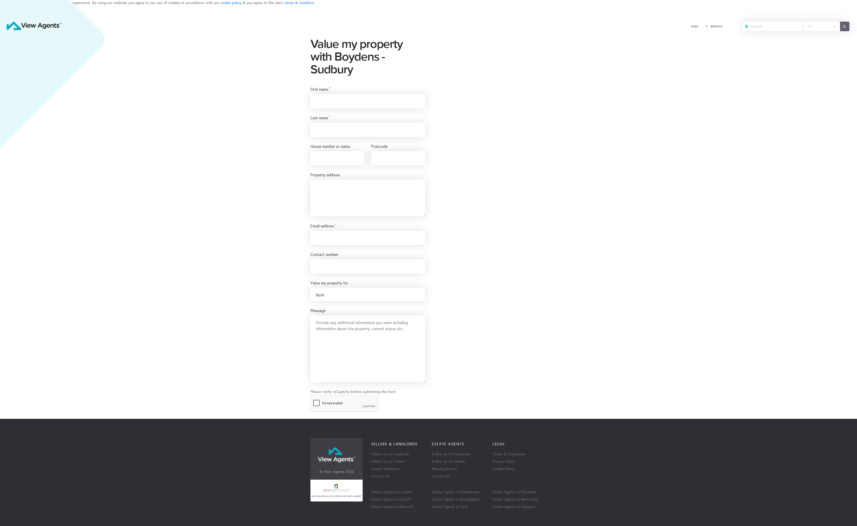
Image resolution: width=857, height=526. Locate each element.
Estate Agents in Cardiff (391, 499)
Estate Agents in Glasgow (514, 506)
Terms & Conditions (509, 454)
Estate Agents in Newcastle (515, 499)
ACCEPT (8, 12)
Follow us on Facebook (390, 454)
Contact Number (324, 254)
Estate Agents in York (450, 506)
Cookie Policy (503, 468)
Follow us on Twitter (388, 461)
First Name (320, 89)
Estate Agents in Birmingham (455, 499)
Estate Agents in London (391, 492)
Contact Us (380, 476)
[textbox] (821, 25)
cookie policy (230, 2)
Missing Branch (444, 468)
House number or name (330, 146)
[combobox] (821, 26)
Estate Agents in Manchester (456, 492)
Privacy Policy (504, 461)
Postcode (379, 146)
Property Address (325, 175)
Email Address (323, 225)
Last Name (320, 117)
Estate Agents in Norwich (392, 506)
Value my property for (329, 283)
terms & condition (299, 2)
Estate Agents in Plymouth (514, 492)
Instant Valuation (385, 468)
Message (318, 310)
